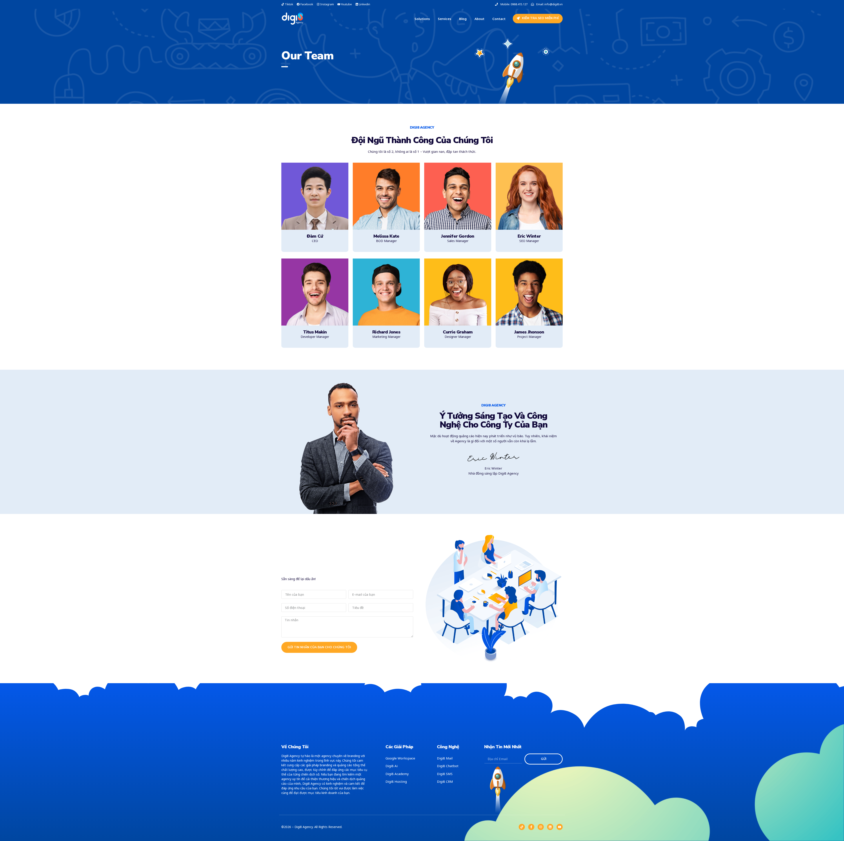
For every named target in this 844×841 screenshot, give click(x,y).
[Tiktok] (522, 827)
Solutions (422, 18)
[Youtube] (560, 827)
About (479, 18)
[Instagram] (541, 827)
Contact (499, 18)
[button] (538, 18)
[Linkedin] (550, 827)
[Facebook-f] (531, 827)
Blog (463, 18)
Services (444, 18)
